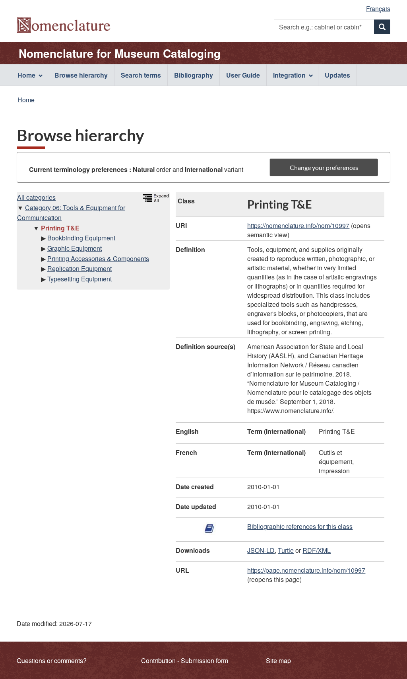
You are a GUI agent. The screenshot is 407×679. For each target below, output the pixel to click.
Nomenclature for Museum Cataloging (120, 53)
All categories (36, 197)
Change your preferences (324, 167)
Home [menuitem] (26, 75)
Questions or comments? (52, 660)
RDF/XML (316, 550)
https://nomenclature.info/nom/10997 (298, 225)
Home (26, 99)
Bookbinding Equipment (81, 237)
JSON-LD (261, 550)
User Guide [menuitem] (243, 75)
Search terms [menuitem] (141, 75)
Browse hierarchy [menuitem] (81, 75)
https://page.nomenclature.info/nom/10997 (306, 570)
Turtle (286, 550)
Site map (278, 660)
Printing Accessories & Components (98, 258)
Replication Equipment (79, 268)
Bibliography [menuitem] (193, 75)
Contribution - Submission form (184, 660)
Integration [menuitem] (289, 75)
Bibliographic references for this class (300, 526)
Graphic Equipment (74, 248)
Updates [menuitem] (337, 75)
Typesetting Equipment (79, 278)
